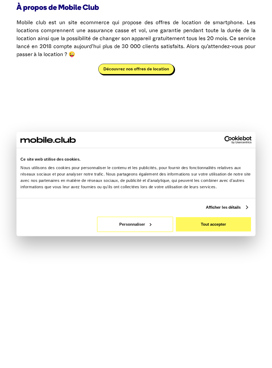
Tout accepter (213, 224)
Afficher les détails (223, 207)
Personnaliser (132, 224)
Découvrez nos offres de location (136, 69)
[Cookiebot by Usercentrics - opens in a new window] (228, 140)
